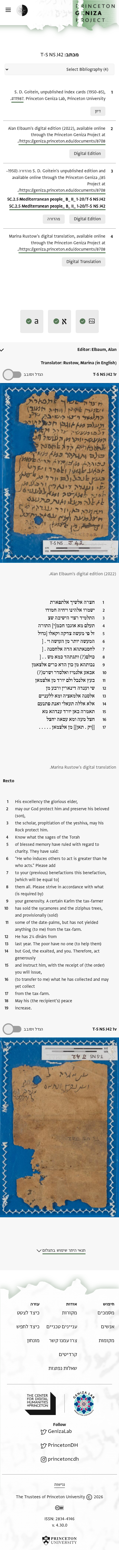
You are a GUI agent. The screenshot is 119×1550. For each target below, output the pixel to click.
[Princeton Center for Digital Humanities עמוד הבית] (40, 1403)
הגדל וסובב (33, 374)
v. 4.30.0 (59, 1525)
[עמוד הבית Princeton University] (59, 1540)
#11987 (17, 98)
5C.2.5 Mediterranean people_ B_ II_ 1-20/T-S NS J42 (57, 206)
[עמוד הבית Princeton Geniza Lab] (79, 1403)
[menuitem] (106, 1312)
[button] (95, 15)
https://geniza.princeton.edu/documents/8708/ (61, 141)
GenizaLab (60, 1431)
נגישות (59, 1484)
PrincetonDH (63, 1445)
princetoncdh (63, 1459)
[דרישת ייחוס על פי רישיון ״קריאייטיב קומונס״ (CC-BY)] (59, 1508)
